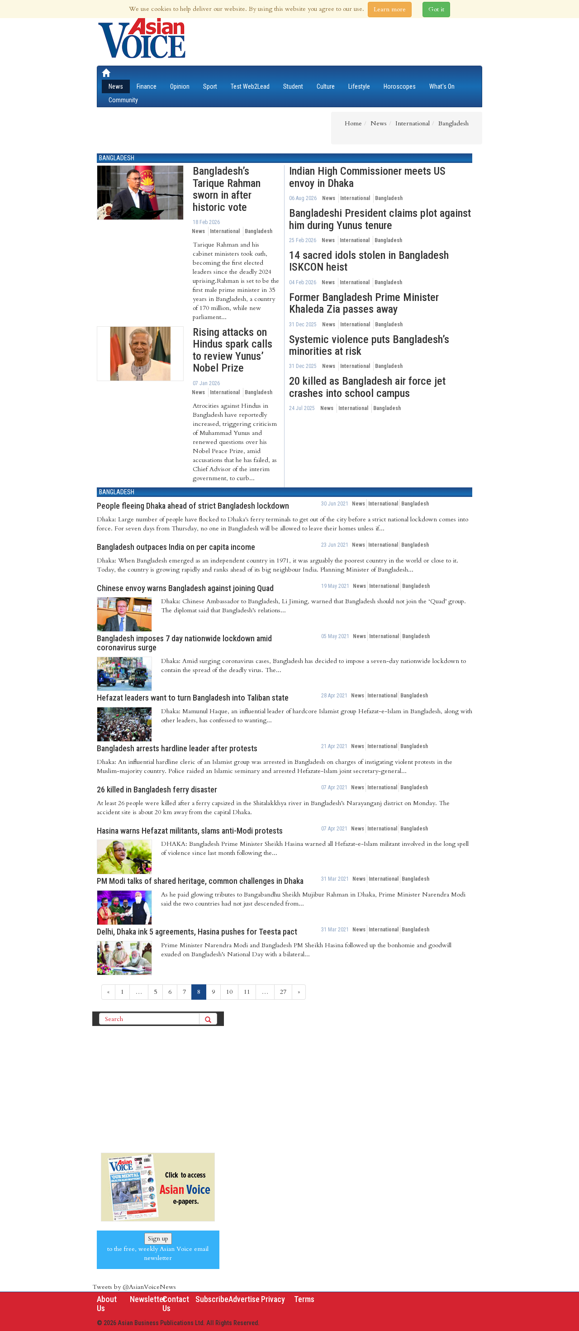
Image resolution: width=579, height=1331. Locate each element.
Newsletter (148, 1299)
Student (293, 86)
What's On (442, 86)
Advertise (244, 1299)
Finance (147, 86)
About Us (107, 1303)
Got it (436, 9)
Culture (326, 86)
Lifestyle (359, 86)
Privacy (273, 1299)
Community (123, 100)
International (225, 231)
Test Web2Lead (250, 86)
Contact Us (175, 1303)
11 (247, 992)
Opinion (180, 86)
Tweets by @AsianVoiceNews (134, 1287)
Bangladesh (116, 158)
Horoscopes (400, 86)
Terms (304, 1299)
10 (229, 992)
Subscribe (211, 1299)
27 (283, 992)
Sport (210, 86)
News (116, 86)
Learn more (390, 9)
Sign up (158, 1238)
